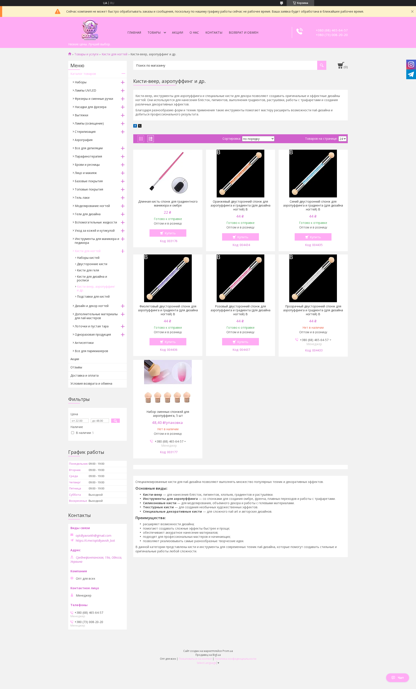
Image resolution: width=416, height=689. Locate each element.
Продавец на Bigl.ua (208, 655)
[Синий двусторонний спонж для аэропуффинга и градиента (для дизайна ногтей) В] (313, 173)
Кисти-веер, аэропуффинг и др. (96, 288)
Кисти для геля (88, 270)
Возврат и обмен (243, 32)
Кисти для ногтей (114, 54)
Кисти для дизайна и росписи (92, 278)
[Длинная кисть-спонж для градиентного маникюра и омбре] (167, 173)
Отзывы (76, 367)
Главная (134, 32)
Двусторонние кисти (92, 264)
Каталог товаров (83, 74)
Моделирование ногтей (92, 206)
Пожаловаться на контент (195, 659)
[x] (139, 126)
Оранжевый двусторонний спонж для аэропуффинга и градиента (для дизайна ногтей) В (240, 205)
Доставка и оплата (84, 375)
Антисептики (84, 343)
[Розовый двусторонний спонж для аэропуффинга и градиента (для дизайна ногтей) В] (240, 278)
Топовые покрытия (89, 189)
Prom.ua (228, 651)
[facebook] (135, 126)
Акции (177, 32)
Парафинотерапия (88, 156)
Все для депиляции (89, 148)
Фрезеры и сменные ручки (94, 99)
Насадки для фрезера (90, 107)
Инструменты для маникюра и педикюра (97, 241)
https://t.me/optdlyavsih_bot (95, 541)
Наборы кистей (88, 258)
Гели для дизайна (88, 214)
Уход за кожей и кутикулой (95, 230)
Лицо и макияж (86, 173)
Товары (154, 32)
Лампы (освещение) (89, 123)
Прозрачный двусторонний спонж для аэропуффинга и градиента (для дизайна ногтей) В (313, 310)
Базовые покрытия (89, 181)
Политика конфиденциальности (235, 659)
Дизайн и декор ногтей (92, 306)
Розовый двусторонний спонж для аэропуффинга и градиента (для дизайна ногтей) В (240, 310)
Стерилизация (85, 132)
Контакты (213, 32)
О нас (194, 32)
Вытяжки (81, 115)
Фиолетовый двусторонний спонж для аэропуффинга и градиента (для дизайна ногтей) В (168, 310)
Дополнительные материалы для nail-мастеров (96, 316)
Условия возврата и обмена (91, 383)
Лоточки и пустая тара (92, 326)
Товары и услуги (86, 54)
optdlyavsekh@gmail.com (93, 536)
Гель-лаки (82, 197)
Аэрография (84, 140)
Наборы (80, 82)
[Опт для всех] (90, 28)
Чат (401, 678)
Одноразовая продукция (93, 334)
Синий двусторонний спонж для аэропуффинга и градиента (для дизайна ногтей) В (313, 205)
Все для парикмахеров (91, 351)
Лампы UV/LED (85, 90)
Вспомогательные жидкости (96, 222)
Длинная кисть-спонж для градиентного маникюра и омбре (168, 203)
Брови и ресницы (87, 164)
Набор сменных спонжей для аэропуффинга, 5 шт (167, 414)
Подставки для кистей (93, 296)
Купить (170, 233)
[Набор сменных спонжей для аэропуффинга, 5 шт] (167, 384)
